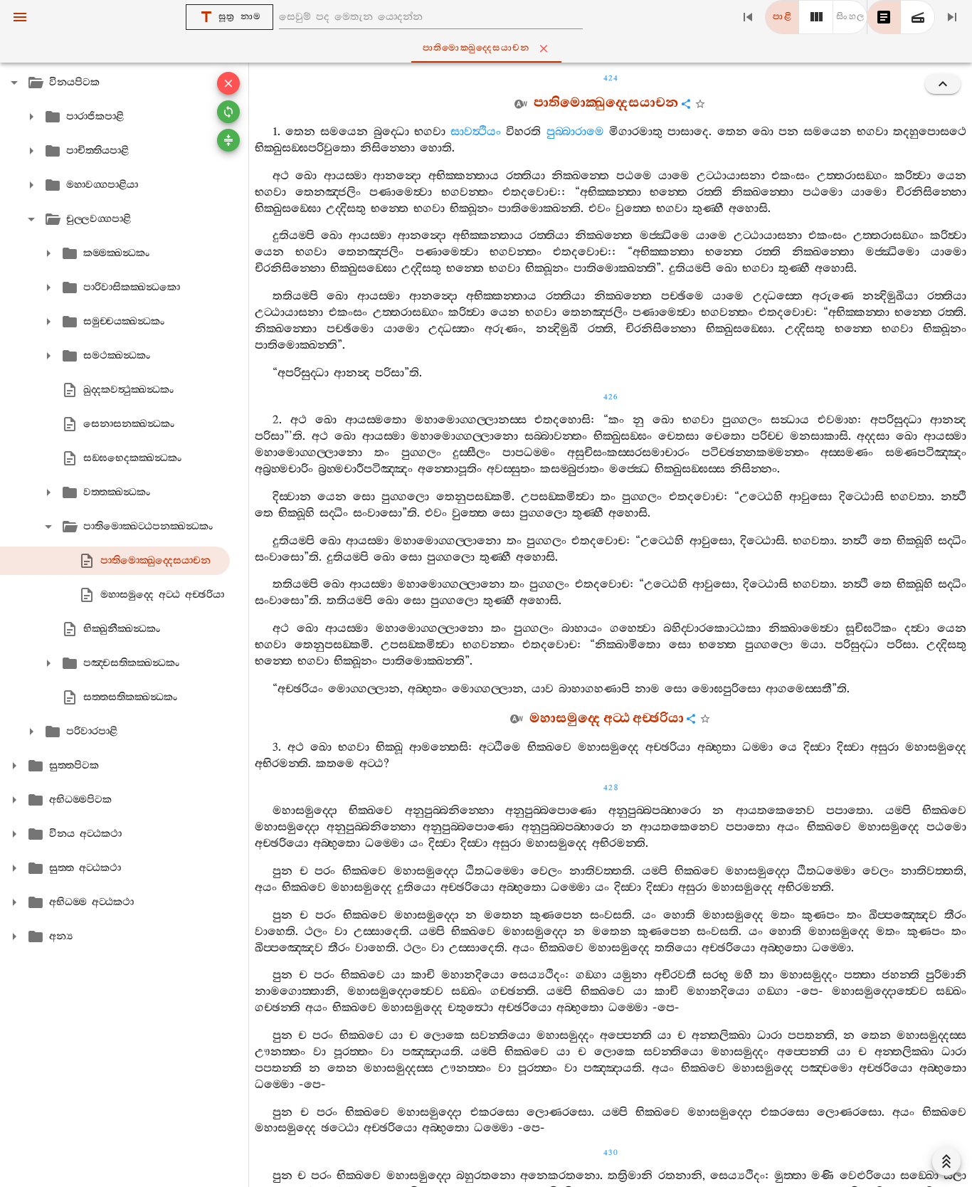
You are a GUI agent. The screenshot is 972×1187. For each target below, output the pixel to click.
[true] (918, 17)
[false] (884, 17)
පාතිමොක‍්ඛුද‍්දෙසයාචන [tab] (476, 48)
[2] (816, 17)
